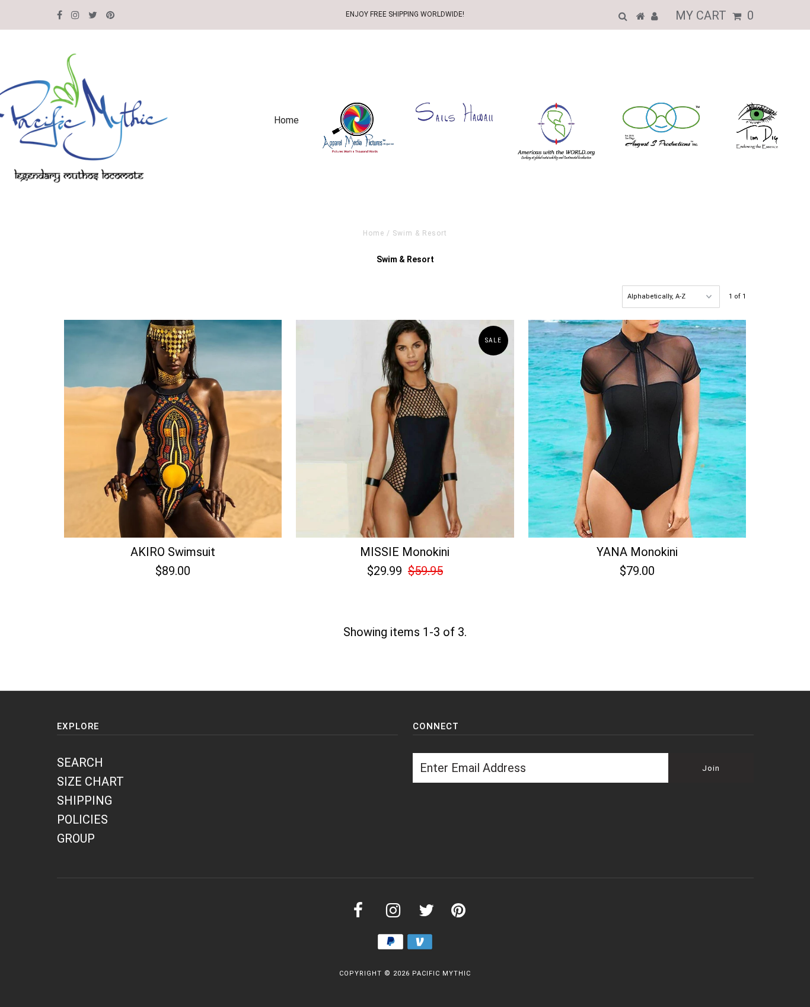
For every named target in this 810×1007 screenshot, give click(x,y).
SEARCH (80, 762)
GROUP (76, 838)
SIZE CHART (90, 781)
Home (286, 120)
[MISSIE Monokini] (405, 429)
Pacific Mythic (441, 973)
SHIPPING (84, 800)
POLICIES (82, 819)
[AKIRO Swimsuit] (173, 429)
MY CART (714, 15)
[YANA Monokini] (637, 429)
